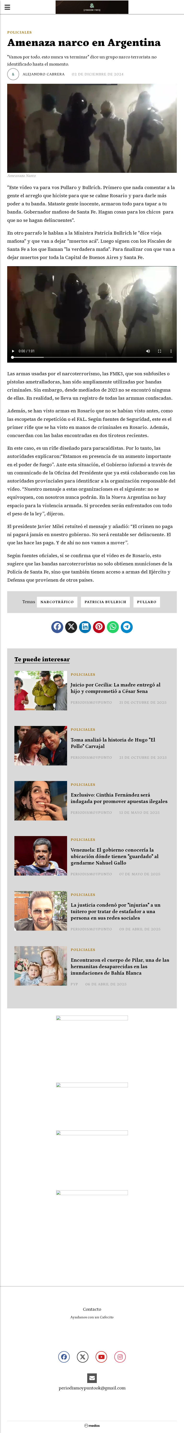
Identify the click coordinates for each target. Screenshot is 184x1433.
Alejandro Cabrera (44, 74)
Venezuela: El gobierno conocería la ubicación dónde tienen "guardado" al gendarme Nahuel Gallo (115, 856)
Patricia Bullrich (105, 602)
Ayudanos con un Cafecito (92, 1317)
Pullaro (146, 602)
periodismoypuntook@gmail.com (92, 1388)
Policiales (19, 32)
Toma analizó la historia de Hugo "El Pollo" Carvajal (113, 743)
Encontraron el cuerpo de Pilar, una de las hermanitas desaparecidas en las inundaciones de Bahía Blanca (120, 966)
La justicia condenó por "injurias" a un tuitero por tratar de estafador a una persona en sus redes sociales (116, 911)
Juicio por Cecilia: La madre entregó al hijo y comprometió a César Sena (116, 688)
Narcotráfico (57, 602)
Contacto (92, 1309)
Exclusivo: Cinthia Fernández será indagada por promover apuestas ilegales (119, 798)
